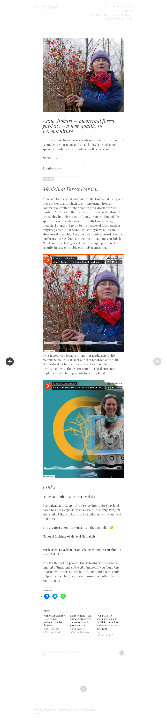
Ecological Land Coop (57, 505)
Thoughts (126, 10)
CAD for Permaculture (118, 19)
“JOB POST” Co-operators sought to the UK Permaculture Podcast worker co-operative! (107, 622)
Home (104, 6)
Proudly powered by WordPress (51, 710)
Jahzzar (75, 550)
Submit (48, 179)
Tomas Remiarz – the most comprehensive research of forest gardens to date (80, 620)
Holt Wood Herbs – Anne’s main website (69, 497)
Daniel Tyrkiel (46, 6)
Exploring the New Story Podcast (111, 15)
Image (46, 654)
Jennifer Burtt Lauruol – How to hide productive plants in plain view (54, 620)
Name (53, 158)
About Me (117, 6)
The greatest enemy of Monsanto (65, 528)
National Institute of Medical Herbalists (69, 536)
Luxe (62, 550)
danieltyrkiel (70, 652)
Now (129, 6)
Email (53, 168)
